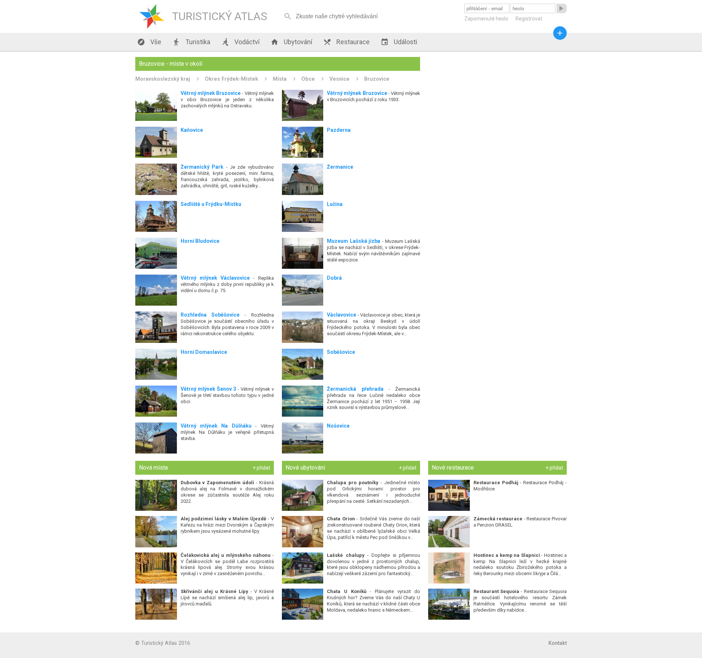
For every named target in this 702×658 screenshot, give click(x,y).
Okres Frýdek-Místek (231, 79)
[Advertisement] (497, 108)
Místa (280, 79)
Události (399, 42)
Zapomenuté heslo (486, 19)
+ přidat (261, 468)
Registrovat (529, 19)
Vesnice (339, 79)
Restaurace (346, 42)
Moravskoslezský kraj (162, 79)
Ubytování (291, 42)
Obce (308, 79)
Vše (149, 42)
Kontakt (557, 643)
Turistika (191, 42)
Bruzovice (376, 79)
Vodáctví (240, 42)
